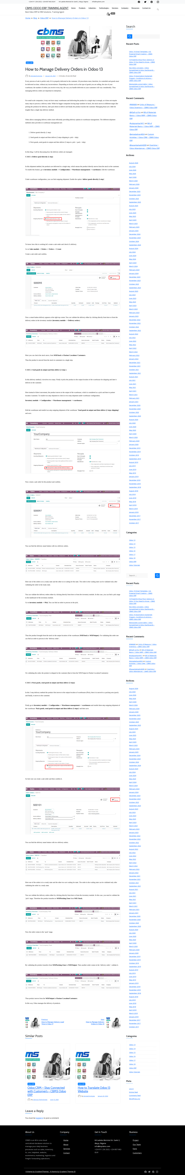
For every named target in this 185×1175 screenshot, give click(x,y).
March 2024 (133, 266)
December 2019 (134, 448)
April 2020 (132, 434)
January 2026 (133, 188)
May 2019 (132, 473)
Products (82, 8)
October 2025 (134, 199)
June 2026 (132, 170)
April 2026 (132, 177)
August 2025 (133, 206)
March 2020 (133, 437)
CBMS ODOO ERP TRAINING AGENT (47, 8)
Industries (92, 8)
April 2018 (132, 505)
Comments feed (135, 1095)
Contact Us (146, 8)
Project (136, 1140)
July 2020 (132, 423)
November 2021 (135, 366)
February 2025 (134, 227)
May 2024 (132, 259)
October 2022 (134, 327)
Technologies (104, 8)
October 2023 (134, 284)
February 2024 (134, 270)
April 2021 (132, 391)
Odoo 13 (132, 540)
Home (73, 8)
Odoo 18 (132, 558)
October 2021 (134, 370)
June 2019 (132, 469)
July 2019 (132, 466)
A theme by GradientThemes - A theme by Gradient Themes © (50, 1171)
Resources (135, 8)
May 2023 (132, 302)
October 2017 (134, 523)
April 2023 (132, 306)
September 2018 (135, 487)
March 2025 (133, 224)
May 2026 (132, 174)
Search (130, 26)
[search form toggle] (158, 9)
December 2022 (134, 320)
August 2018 (133, 491)
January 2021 (133, 402)
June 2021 (132, 384)
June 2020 (132, 427)
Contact (66, 1153)
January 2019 (133, 477)
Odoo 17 (132, 554)
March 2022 (133, 352)
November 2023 (135, 281)
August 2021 (133, 377)
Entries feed (133, 1092)
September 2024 (135, 245)
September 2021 (135, 373)
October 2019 (134, 455)
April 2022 (132, 348)
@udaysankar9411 (137, 123)
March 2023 (133, 309)
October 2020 (134, 412)
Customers (137, 1153)
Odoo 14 (132, 544)
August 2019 (133, 462)
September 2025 (135, 202)
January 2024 (133, 273)
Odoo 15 (132, 547)
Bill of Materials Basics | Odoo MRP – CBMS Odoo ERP (143, 115)
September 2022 (135, 330)
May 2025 (132, 216)
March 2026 (133, 181)
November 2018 (135, 484)
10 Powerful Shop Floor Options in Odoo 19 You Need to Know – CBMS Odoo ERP (142, 62)
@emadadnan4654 (137, 134)
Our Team (137, 1144)
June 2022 (132, 341)
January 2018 (133, 512)
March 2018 (133, 509)
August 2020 (133, 420)
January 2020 (133, 444)
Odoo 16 (132, 551)
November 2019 (135, 452)
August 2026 (133, 163)
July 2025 (132, 209)
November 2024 (135, 238)
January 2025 (133, 231)
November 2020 (135, 409)
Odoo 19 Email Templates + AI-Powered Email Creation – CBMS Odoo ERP (140, 54)
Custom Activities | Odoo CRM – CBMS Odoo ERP (144, 137)
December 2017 (134, 516)
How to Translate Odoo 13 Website (94, 1089)
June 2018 (132, 498)
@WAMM (133, 104)
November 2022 (135, 323)
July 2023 (132, 295)
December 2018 (134, 480)
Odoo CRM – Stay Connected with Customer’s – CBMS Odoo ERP (47, 1091)
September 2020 (135, 416)
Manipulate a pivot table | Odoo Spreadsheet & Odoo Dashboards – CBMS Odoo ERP (142, 86)
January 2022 (133, 359)
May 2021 (132, 387)
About (65, 1144)
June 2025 (132, 213)
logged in (39, 1118)
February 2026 (134, 184)
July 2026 (132, 167)
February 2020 (134, 441)
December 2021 (134, 363)
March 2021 (133, 395)
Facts (135, 1149)
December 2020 (134, 405)
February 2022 (134, 355)
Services (115, 8)
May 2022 (132, 345)
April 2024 (132, 263)
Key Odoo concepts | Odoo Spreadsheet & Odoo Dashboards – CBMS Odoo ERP (142, 70)
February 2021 (134, 398)
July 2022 (132, 338)
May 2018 (132, 502)
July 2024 (132, 252)
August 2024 (133, 248)
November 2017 (135, 519)
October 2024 (134, 241)
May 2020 (132, 430)
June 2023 (132, 298)
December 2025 (134, 191)
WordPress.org (134, 1099)
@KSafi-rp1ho (135, 112)
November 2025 (135, 195)
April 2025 (132, 220)
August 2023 (133, 291)
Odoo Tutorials (134, 565)
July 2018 (132, 494)
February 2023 (134, 313)
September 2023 (135, 288)
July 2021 (132, 380)
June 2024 (132, 256)
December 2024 (134, 234)
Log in (131, 1089)
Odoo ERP (29, 63)
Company (124, 8)
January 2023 (133, 316)
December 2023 (134, 277)
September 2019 (135, 459)
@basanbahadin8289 (138, 145)
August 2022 (133, 334)
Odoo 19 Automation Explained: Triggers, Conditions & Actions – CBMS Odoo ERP (140, 78)
